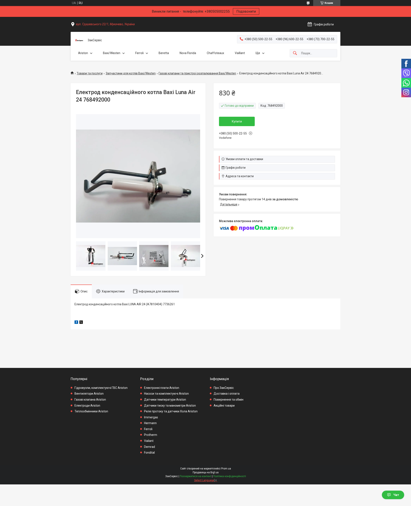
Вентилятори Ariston (89, 393)
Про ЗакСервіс (224, 387)
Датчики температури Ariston (165, 399)
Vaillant (240, 53)
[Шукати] (295, 53)
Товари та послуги (90, 73)
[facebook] (76, 323)
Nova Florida (188, 53)
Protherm (150, 435)
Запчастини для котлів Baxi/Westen (131, 73)
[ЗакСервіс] (79, 40)
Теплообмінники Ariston (91, 411)
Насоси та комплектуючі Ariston (166, 393)
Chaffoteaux (215, 53)
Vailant (148, 441)
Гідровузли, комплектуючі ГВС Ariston (101, 387)
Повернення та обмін (228, 399)
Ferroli (139, 53)
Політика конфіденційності (229, 476)
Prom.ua (226, 468)
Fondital (149, 452)
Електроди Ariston (87, 405)
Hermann (150, 423)
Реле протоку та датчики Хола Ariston (171, 411)
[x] (81, 323)
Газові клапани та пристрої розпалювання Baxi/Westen (197, 73)
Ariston (83, 53)
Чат (396, 495)
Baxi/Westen (111, 53)
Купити (237, 121)
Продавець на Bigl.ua (206, 472)
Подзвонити (246, 11)
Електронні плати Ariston (161, 387)
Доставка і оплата (227, 393)
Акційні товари (224, 405)
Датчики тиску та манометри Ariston (170, 405)
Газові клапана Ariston (90, 399)
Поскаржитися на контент (195, 476)
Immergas (151, 417)
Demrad (149, 446)
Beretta (164, 53)
